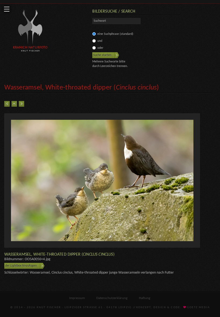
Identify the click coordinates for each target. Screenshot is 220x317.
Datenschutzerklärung (111, 298)
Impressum (77, 298)
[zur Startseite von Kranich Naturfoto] (30, 31)
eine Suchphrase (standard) (115, 34)
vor (21, 104)
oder (100, 48)
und (99, 41)
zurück (7, 104)
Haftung (144, 298)
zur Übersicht (14, 104)
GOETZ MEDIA (198, 307)
